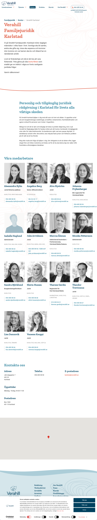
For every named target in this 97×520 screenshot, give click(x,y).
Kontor (32, 7)
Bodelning (38, 485)
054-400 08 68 (33, 298)
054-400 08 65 (10, 298)
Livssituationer (7, 7)
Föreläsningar (58, 493)
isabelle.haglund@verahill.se (15, 251)
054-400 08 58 (79, 249)
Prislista (42, 7)
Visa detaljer (82, 517)
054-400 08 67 (79, 303)
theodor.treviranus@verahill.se (84, 305)
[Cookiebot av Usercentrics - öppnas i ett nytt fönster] (9, 517)
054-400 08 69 (33, 347)
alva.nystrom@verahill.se (59, 201)
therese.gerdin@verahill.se (60, 304)
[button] (48, 437)
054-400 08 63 (10, 249)
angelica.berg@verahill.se (37, 201)
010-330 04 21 (56, 302)
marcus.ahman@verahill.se (60, 256)
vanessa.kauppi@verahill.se (37, 349)
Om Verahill (62, 7)
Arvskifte (38, 491)
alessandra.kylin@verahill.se (15, 201)
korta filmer (33, 62)
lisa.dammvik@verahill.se (14, 349)
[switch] (44, 517)
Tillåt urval (84, 505)
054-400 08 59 (10, 199)
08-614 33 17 (32, 199)
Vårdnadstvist (39, 488)
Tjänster (21, 7)
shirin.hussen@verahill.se (37, 300)
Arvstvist (38, 493)
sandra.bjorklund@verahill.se (15, 300)
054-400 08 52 (56, 253)
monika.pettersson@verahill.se (84, 251)
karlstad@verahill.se (72, 375)
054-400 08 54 (79, 204)
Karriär (51, 7)
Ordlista (37, 496)
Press (55, 488)
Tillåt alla (84, 500)
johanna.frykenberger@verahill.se (85, 207)
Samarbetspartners (60, 496)
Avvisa (84, 509)
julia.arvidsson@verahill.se (37, 253)
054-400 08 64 (56, 199)
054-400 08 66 (10, 347)
